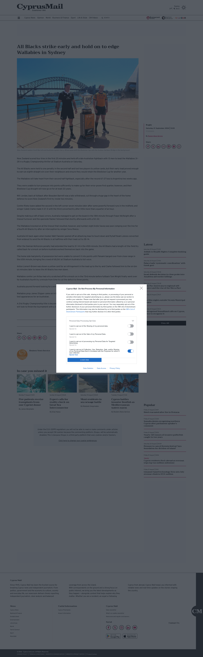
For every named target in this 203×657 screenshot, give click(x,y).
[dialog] (101, 328)
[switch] (131, 326)
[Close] (142, 289)
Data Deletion (88, 368)
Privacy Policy (115, 368)
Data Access (101, 368)
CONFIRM (84, 360)
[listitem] (101, 321)
